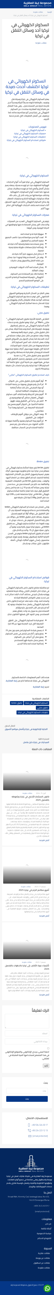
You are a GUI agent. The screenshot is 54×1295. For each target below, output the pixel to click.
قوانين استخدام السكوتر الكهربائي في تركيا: (26, 140)
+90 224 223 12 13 (40, 1130)
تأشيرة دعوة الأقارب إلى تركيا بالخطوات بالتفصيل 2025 (27, 967)
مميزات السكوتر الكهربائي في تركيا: (29, 133)
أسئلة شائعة (46, 1228)
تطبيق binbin (16, 703)
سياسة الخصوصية (44, 1233)
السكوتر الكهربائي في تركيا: (32, 130)
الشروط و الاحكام (44, 1238)
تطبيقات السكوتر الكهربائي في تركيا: (29, 137)
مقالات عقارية (44, 1253)
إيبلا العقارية (11, 681)
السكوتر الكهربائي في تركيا (36, 703)
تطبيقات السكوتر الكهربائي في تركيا (33, 712)
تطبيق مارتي (42, 708)
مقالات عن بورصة (43, 1258)
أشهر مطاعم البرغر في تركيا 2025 (34, 890)
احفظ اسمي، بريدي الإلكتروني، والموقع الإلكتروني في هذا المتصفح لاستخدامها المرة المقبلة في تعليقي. (27, 1055)
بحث (27, 1099)
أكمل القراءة (44, 840)
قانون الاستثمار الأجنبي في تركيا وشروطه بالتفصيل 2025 (30, 798)
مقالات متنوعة (38, 12)
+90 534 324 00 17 (40, 1125)
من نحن (48, 1224)
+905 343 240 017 (41, 1206)
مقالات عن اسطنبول (42, 1263)
